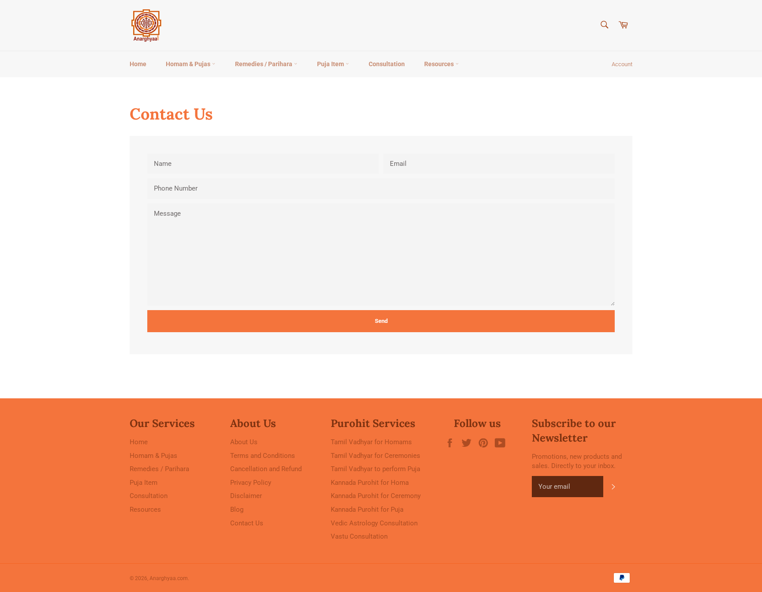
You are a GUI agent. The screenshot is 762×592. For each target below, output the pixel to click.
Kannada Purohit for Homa (370, 483)
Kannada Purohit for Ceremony (376, 496)
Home (138, 63)
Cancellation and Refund (266, 469)
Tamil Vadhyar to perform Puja (375, 469)
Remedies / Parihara (264, 63)
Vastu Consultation (359, 536)
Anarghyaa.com (168, 578)
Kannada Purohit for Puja (367, 509)
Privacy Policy (250, 483)
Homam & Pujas (189, 63)
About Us (244, 442)
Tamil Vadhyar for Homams (371, 442)
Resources (439, 63)
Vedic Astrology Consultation (374, 523)
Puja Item (331, 63)
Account (622, 64)
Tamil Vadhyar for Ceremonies (375, 456)
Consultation (387, 63)
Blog (236, 509)
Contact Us (246, 523)
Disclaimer (246, 496)
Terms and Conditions (262, 456)
